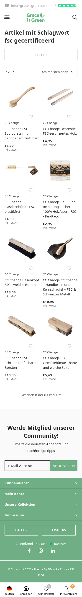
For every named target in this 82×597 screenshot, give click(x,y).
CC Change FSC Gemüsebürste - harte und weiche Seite (60, 363)
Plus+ (63, 569)
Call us (21, 530)
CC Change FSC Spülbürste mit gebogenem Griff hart (22, 133)
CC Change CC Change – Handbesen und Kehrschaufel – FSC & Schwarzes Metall (60, 287)
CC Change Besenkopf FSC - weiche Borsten (22, 282)
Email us (59, 530)
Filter (41, 54)
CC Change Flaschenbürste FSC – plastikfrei (21, 207)
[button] (7, 17)
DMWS (52, 569)
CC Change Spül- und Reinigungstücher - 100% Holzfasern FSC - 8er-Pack (59, 209)
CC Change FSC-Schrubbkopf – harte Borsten (20, 363)
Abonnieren (64, 465)
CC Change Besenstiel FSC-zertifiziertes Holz (60, 131)
